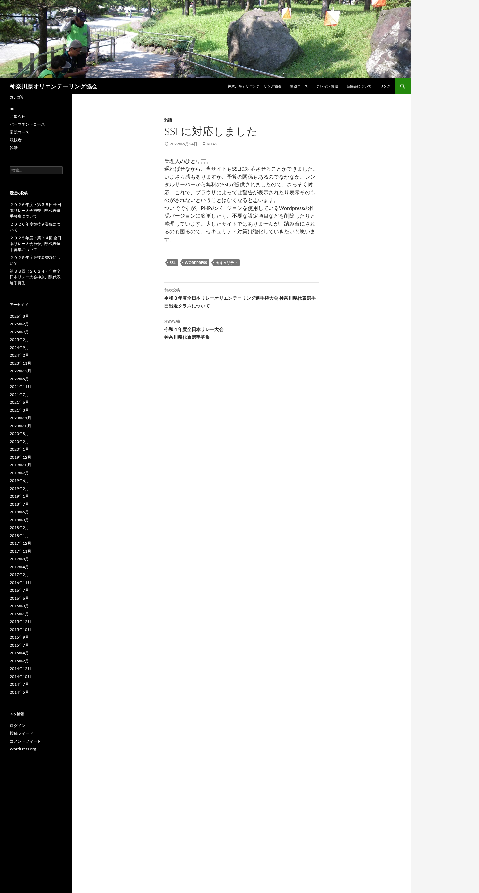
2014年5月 (19, 692)
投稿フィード (21, 733)
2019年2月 (19, 488)
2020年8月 (19, 433)
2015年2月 (19, 660)
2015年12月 (20, 621)
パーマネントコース (27, 124)
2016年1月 (19, 613)
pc (12, 108)
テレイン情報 (327, 86)
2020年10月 (20, 425)
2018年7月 (19, 504)
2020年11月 (20, 417)
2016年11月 (20, 582)
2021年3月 (19, 410)
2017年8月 (19, 558)
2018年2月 (19, 527)
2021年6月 (19, 402)
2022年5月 (19, 378)
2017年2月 (19, 574)
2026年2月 (19, 323)
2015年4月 (19, 652)
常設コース (299, 86)
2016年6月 (19, 598)
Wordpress (196, 262)
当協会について (358, 86)
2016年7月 (19, 590)
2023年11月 (20, 363)
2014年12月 (20, 668)
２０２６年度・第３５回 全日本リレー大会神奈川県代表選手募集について (35, 210)
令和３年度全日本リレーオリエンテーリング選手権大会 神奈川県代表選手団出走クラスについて (240, 298)
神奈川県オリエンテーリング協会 (54, 86)
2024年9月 (19, 347)
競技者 (16, 139)
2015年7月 (19, 645)
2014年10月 (20, 676)
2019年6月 (19, 480)
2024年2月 (19, 355)
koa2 (212, 143)
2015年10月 (20, 629)
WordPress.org (23, 748)
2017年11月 (20, 551)
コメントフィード (25, 741)
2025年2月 (19, 339)
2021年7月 (19, 394)
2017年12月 (20, 543)
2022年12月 (20, 370)
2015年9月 (19, 637)
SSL (173, 262)
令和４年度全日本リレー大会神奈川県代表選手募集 (194, 329)
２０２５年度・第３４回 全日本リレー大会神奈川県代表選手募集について (35, 243)
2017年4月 (19, 566)
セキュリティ (227, 262)
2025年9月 (19, 331)
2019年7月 (19, 472)
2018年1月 (19, 535)
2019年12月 (20, 457)
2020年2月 (19, 441)
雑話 (168, 120)
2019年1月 (19, 496)
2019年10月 (20, 464)
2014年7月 (19, 684)
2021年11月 (20, 386)
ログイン (17, 725)
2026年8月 (19, 316)
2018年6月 (19, 511)
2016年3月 (19, 605)
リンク (385, 86)
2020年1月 (19, 449)
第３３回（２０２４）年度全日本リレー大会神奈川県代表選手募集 (35, 277)
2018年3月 (19, 519)
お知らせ (17, 116)
